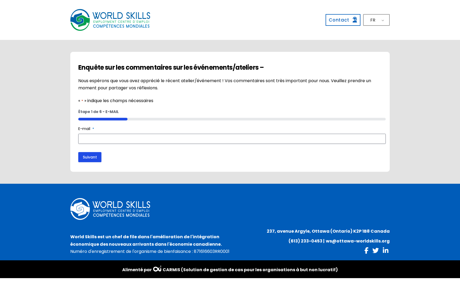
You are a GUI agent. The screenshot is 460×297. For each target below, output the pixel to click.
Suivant (90, 157)
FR (372, 20)
